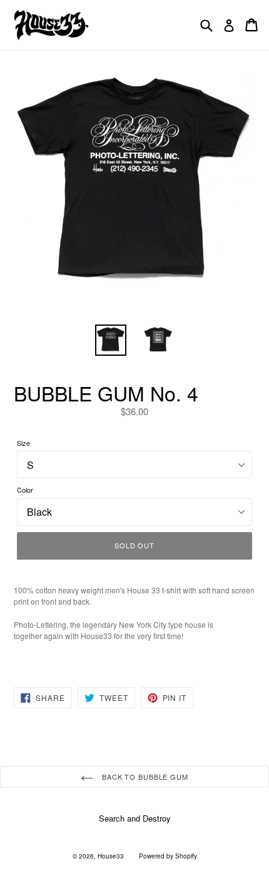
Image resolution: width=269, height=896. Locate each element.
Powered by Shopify (168, 856)
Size (23, 443)
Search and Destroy (135, 818)
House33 (111, 856)
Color (25, 490)
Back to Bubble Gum (143, 777)
